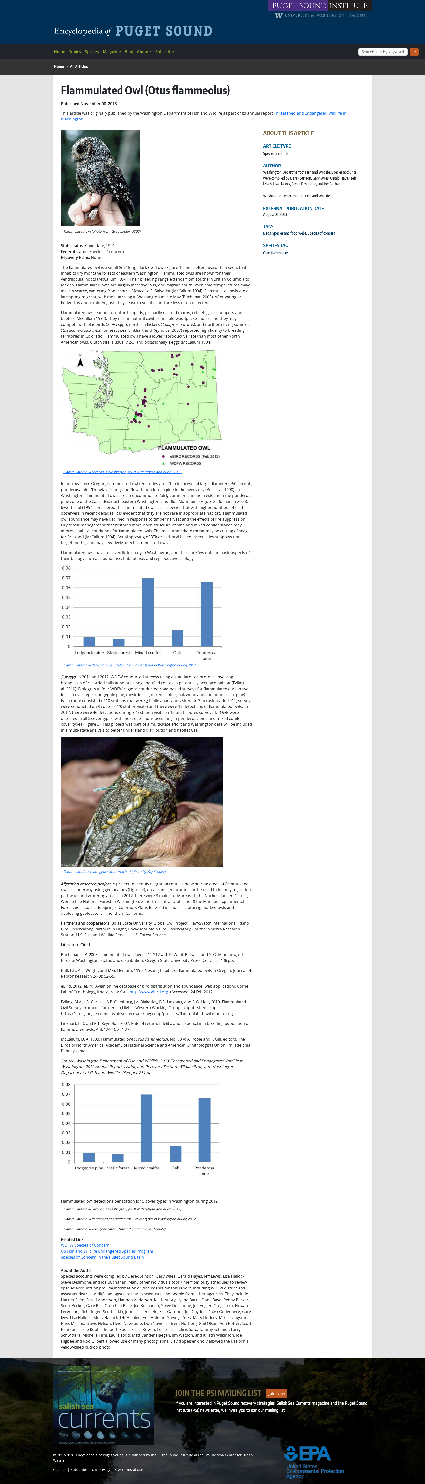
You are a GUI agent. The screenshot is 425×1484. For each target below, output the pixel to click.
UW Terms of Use (129, 1469)
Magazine (112, 51)
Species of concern (321, 233)
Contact (59, 1469)
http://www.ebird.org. (149, 992)
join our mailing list (268, 1410)
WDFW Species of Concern (85, 1245)
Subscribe (164, 51)
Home (59, 51)
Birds (267, 233)
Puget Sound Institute (175, 1455)
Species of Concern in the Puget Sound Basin (102, 1257)
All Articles (79, 66)
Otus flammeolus (275, 252)
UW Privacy (101, 1469)
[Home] (135, 30)
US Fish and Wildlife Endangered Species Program (107, 1251)
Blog (129, 51)
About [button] (143, 51)
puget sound (299, 5)
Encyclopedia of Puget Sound (100, 1455)
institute (348, 5)
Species (92, 51)
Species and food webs (289, 233)
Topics (75, 51)
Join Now (277, 1393)
